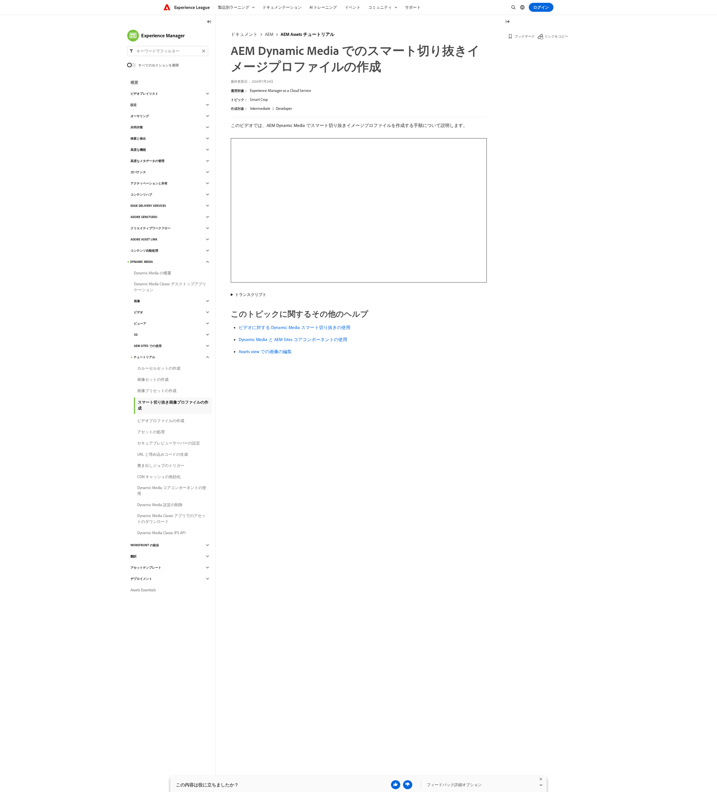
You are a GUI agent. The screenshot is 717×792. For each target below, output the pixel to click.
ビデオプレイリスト (144, 94)
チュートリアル (144, 357)
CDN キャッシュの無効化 (159, 476)
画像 (137, 301)
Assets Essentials (143, 589)
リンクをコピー (556, 36)
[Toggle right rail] (507, 22)
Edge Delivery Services (148, 206)
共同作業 (137, 127)
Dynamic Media (141, 262)
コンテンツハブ (141, 194)
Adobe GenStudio (144, 217)
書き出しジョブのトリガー (160, 465)
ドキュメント (244, 34)
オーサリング (140, 116)
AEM (269, 34)
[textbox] (167, 51)
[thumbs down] (407, 784)
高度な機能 (138, 150)
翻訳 (134, 556)
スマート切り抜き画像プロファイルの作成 (173, 405)
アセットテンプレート (146, 567)
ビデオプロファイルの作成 (160, 420)
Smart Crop (259, 99)
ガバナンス (138, 172)
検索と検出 (138, 138)
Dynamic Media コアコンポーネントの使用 (171, 490)
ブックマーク (525, 36)
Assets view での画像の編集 (265, 351)
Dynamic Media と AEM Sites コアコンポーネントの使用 (293, 339)
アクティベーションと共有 (149, 183)
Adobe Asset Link (144, 239)
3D (136, 335)
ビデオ (138, 312)
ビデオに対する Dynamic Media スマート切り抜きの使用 (294, 327)
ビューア (140, 323)
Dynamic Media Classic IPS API (161, 532)
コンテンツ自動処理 (144, 251)
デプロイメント (141, 579)
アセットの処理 (151, 431)
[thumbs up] (395, 784)
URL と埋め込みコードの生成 (162, 454)
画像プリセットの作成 (156, 390)
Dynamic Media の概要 (152, 272)
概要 (134, 82)
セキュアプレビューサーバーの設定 (168, 443)
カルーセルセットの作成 (158, 368)
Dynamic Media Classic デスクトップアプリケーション (170, 286)
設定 (134, 105)
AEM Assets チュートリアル (307, 34)
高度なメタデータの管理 (147, 161)
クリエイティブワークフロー (151, 228)
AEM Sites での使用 (148, 346)
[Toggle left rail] (209, 22)
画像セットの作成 (153, 379)
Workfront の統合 (145, 545)
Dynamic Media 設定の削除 (160, 504)
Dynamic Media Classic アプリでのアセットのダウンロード (171, 518)
